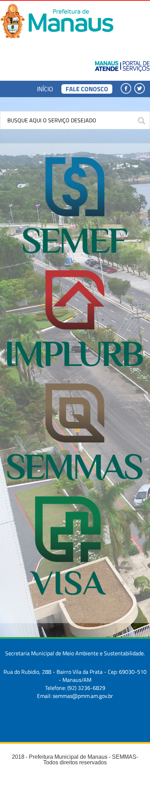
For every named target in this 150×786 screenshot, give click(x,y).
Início (45, 89)
